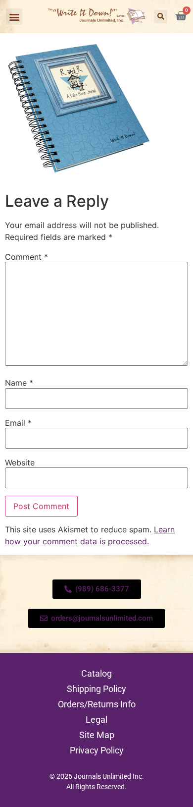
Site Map (96, 735)
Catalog (96, 673)
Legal (96, 719)
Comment (26, 257)
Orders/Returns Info (97, 704)
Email (18, 423)
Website (20, 462)
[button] (14, 16)
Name (19, 383)
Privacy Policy (97, 750)
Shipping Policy (96, 689)
